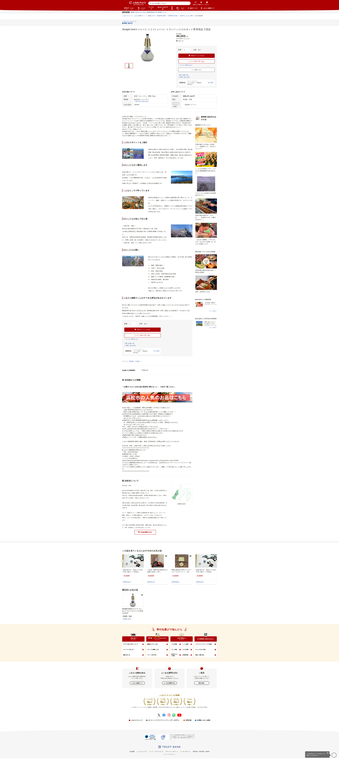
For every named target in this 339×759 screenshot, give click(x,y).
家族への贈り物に (200, 655)
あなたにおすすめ (163, 8)
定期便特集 (185, 655)
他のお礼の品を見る (141, 101)
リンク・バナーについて (156, 751)
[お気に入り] (334, 755)
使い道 (180, 8)
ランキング (151, 8)
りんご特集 (174, 649)
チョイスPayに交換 (200, 649)
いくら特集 (185, 644)
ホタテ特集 (185, 649)
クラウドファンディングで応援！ (204, 644)
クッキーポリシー (185, 751)
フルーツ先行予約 (151, 655)
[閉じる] (327, 753)
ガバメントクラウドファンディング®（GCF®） (164, 720)
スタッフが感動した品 (153, 649)
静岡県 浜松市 (127, 619)
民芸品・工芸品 (134, 361)
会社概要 (132, 751)
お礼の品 (128, 8)
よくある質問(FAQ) (169, 683)
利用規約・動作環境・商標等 (201, 751)
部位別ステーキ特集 (174, 655)
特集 (172, 8)
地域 (141, 8)
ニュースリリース (142, 751)
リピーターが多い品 (128, 649)
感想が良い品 (126, 655)
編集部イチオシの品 (152, 644)
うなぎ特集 (174, 644)
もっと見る (212, 311)
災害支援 (188, 720)
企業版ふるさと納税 (203, 720)
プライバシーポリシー (171, 751)
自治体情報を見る (146, 532)
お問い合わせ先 (184, 77)
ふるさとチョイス (137, 720)
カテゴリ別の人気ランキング (130, 644)
